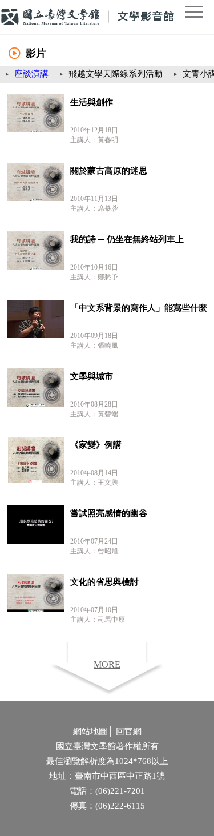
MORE (107, 664)
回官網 (129, 731)
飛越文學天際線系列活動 (115, 73)
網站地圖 (90, 731)
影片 (36, 53)
